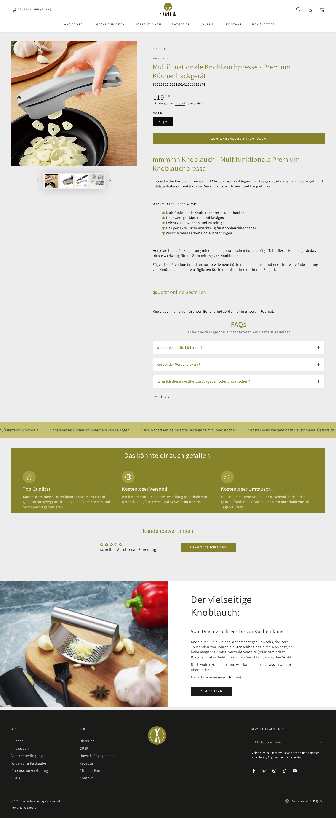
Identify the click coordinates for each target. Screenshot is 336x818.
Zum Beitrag (211, 691)
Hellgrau (164, 123)
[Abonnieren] (322, 742)
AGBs (15, 777)
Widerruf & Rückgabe (28, 763)
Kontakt (86, 777)
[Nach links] (38, 181)
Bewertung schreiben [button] (208, 547)
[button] (298, 10)
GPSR (84, 748)
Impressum (20, 748)
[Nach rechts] (110, 181)
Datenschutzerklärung (29, 770)
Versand (180, 103)
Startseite (160, 49)
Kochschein (160, 58)
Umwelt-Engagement (97, 755)
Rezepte (86, 763)
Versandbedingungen (29, 755)
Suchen (17, 740)
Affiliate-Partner (93, 770)
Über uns (87, 740)
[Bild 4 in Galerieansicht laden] (97, 181)
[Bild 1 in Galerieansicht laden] (51, 181)
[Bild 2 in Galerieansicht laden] (66, 181)
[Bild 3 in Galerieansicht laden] (81, 181)
